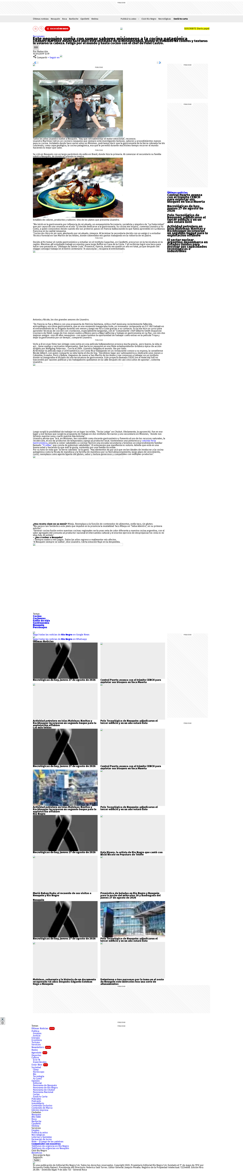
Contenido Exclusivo (42, 1106)
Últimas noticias (41, 19)
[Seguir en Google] (34, 65)
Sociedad (36, 1067)
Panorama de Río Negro (45, 1088)
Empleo (35, 1130)
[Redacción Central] (36, 45)
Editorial (37, 1083)
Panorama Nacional (43, 1092)
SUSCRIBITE (196, 28)
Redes (35, 1050)
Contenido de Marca (42, 1108)
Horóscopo (38, 1072)
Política (35, 1031)
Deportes (36, 1055)
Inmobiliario (38, 1103)
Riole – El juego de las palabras (47, 1142)
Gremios (37, 1033)
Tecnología (38, 1076)
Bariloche (73, 19)
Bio (34, 1074)
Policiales (36, 1099)
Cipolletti (84, 19)
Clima (36, 1070)
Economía (37, 1040)
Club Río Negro (148, 19)
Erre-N (36, 1060)
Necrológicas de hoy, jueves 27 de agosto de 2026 (185, 208)
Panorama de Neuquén (45, 1085)
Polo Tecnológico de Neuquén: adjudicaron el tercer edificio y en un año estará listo (186, 218)
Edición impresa (40, 1110)
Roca (64, 19)
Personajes (39, 36)
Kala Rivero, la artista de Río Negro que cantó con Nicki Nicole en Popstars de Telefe (131, 853)
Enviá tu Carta (40, 1097)
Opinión (36, 1081)
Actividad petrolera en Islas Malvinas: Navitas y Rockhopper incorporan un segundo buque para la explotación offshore (187, 230)
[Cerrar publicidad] (2, 1019)
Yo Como (37, 1079)
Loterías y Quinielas (42, 1137)
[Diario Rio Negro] (34, 1163)
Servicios (36, 1045)
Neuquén (55, 19)
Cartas (36, 1094)
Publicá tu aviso (40, 1133)
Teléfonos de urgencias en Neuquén (50, 1148)
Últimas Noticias (43, 1028)
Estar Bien (39, 1064)
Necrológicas (164, 19)
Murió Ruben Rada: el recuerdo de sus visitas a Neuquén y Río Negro (62, 894)
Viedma (94, 19)
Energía (36, 1038)
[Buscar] (41, 28)
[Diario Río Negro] (121, 29)
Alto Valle (36, 1117)
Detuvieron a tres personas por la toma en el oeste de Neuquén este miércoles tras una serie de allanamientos (132, 982)
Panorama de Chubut (44, 1090)
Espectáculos (40, 1062)
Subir (37, 1160)
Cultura (35, 1057)
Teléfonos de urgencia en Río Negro (50, 1146)
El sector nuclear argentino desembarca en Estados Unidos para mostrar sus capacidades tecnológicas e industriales (187, 245)
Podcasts (36, 1101)
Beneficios (37, 1153)
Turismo (36, 1042)
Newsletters (41, 1047)
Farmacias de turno (42, 1139)
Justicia (36, 1036)
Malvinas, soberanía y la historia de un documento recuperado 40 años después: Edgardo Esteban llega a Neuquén (64, 982)
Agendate (39, 1052)
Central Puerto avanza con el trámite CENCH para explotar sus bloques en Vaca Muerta (186, 198)
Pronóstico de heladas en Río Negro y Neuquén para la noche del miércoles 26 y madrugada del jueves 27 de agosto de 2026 (130, 895)
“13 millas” (47, 445)
